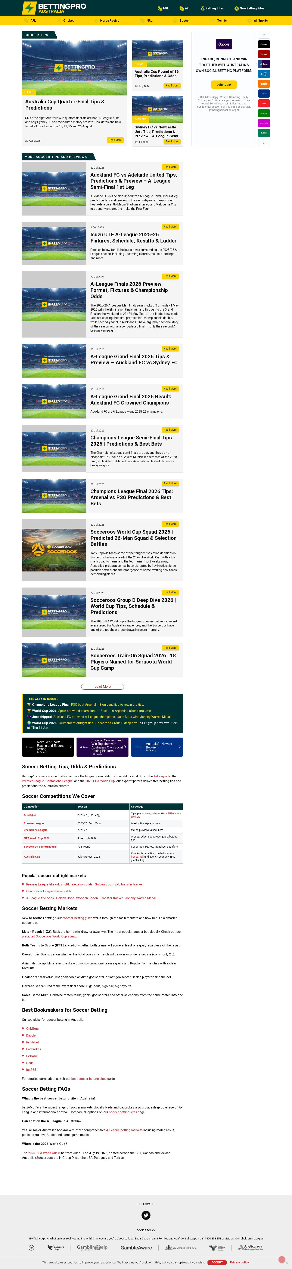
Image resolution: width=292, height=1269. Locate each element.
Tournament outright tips (75, 723)
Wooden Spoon (87, 898)
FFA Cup (29, 92)
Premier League (33, 781)
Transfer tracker (111, 898)
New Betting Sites (252, 8)
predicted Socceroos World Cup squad (49, 936)
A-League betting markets (124, 1130)
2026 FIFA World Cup (100, 781)
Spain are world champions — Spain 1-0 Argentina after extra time (104, 711)
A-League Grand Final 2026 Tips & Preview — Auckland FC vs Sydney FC (134, 360)
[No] (287, 1262)
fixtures (156, 813)
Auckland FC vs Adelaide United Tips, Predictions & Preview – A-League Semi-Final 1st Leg (133, 181)
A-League (140, 119)
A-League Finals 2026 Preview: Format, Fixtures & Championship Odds (129, 290)
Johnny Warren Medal (140, 898)
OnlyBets (32, 1029)
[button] (264, 35)
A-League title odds (40, 898)
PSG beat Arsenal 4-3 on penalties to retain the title (107, 705)
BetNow (31, 1056)
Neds (30, 1063)
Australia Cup (32, 856)
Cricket (68, 20)
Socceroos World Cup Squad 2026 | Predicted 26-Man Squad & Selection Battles (133, 538)
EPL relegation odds (79, 884)
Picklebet (32, 1042)
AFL (187, 8)
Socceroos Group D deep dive (116, 723)
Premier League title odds (44, 884)
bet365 (31, 1070)
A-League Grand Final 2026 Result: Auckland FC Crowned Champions (130, 400)
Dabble (31, 1035)
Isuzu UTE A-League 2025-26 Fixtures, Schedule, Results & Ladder (133, 238)
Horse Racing (109, 20)
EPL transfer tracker (129, 884)
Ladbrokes (33, 1049)
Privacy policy (239, 1262)
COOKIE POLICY (146, 1230)
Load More (102, 686)
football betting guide (77, 918)
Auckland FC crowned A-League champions (84, 717)
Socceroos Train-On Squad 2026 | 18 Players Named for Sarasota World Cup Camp (133, 662)
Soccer (185, 20)
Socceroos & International (40, 846)
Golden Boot (103, 884)
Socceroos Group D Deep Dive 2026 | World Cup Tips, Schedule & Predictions (133, 606)
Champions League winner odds (48, 891)
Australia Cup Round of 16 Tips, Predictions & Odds (157, 73)
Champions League (59, 781)
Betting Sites (215, 8)
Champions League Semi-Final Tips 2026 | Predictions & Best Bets (131, 441)
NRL (166, 8)
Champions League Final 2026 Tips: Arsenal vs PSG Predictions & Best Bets (131, 497)
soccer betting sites (123, 1112)
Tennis (222, 20)
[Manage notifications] (282, 1259)
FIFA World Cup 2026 (36, 838)
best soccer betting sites (88, 1079)
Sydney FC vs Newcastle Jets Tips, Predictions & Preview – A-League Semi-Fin (157, 133)
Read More (115, 139)
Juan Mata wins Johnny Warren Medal (144, 717)
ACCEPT (217, 1262)
